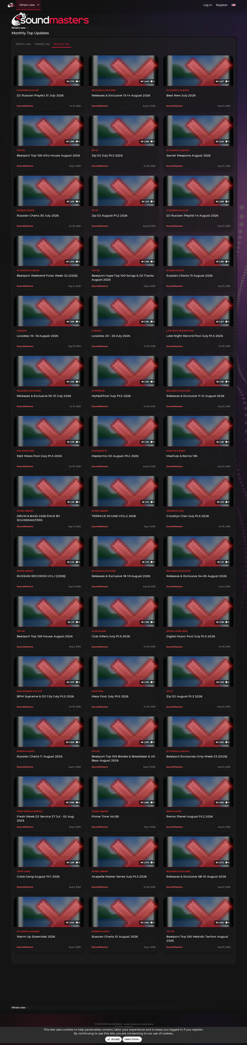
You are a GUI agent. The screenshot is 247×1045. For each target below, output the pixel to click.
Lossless (22, 330)
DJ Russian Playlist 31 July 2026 (40, 95)
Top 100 (21, 150)
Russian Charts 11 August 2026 (39, 756)
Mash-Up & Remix (175, 451)
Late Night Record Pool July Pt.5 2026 (194, 335)
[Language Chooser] (233, 5)
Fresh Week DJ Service (29, 811)
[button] (38, 5)
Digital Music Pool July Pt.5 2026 (190, 636)
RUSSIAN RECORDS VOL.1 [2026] (41, 576)
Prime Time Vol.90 (105, 816)
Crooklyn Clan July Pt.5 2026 (187, 516)
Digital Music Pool (177, 631)
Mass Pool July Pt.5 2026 (110, 696)
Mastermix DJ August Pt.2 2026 (115, 456)
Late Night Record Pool (180, 330)
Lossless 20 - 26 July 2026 (111, 335)
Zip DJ (95, 150)
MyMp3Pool (98, 391)
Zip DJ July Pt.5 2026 (107, 155)
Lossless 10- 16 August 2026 (37, 335)
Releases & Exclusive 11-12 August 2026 (195, 396)
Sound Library (25, 511)
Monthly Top (61, 43)
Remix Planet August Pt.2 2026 (189, 816)
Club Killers (99, 631)
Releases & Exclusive (104, 90)
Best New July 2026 (180, 95)
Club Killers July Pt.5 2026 (111, 636)
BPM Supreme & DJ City (29, 691)
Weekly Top (42, 43)
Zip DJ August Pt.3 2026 (184, 696)
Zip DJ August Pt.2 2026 (110, 215)
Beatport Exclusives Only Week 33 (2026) (196, 756)
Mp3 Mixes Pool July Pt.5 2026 (39, 456)
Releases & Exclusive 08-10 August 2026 (196, 876)
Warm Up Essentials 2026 (36, 936)
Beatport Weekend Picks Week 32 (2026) (47, 275)
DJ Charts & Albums (177, 90)
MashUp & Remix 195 (181, 456)
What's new (27, 4)
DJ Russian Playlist (28, 90)
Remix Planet (174, 811)
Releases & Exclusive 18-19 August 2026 (121, 576)
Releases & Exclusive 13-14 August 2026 (121, 95)
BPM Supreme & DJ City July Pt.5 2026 (45, 696)
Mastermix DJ (99, 451)
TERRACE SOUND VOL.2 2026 (114, 516)
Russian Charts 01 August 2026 (115, 936)
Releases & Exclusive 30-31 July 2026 (44, 396)
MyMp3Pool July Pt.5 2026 (111, 396)
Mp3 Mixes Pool (25, 451)
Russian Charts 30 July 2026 (38, 215)
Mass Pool (98, 691)
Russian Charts (25, 210)
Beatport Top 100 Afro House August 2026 (48, 155)
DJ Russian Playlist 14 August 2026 (192, 215)
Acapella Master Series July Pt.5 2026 (119, 876)
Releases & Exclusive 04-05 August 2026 (196, 576)
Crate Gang (23, 871)
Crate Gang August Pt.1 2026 (38, 876)
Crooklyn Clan (175, 511)
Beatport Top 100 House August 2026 (45, 636)
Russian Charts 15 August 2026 (189, 275)
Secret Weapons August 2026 (188, 155)
